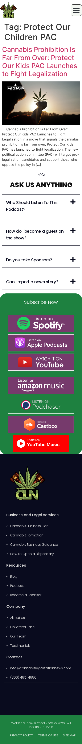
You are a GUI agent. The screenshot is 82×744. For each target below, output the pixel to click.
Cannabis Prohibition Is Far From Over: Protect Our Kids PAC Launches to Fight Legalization (39, 61)
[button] (41, 206)
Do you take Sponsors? (29, 260)
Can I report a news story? (32, 282)
